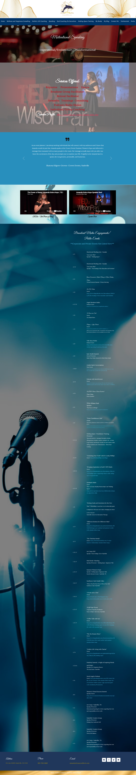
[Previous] (24, 158)
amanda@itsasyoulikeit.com (79, 763)
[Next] (111, 158)
